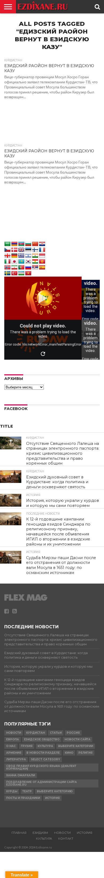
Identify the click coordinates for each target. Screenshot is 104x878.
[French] (42, 250)
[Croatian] (42, 244)
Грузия (27, 746)
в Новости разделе (43, 752)
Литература (16, 759)
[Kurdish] (35, 261)
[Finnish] (35, 250)
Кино (69, 752)
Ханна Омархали (20, 775)
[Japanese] (14, 261)
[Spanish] (42, 267)
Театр (27, 791)
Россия (73, 733)
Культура (45, 746)
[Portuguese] (21, 267)
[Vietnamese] (28, 273)
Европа (12, 739)
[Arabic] (7, 244)
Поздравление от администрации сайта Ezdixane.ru (41, 783)
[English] (21, 250)
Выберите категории (75, 746)
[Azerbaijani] (21, 244)
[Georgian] (7, 256)
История (52, 798)
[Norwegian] (7, 267)
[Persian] (14, 267)
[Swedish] (7, 273)
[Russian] (28, 267)
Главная (18, 833)
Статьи (56, 733)
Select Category (45, 759)
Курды (11, 791)
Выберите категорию (55, 791)
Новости (13, 733)
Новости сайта (77, 739)
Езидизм (40, 833)
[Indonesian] (42, 256)
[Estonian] (28, 250)
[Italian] (7, 261)
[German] (14, 256)
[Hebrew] (28, 256)
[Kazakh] (21, 261)
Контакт (65, 838)
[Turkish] (14, 273)
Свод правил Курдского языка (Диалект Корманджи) (41, 767)
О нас (11, 746)
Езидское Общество (41, 739)
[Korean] (28, 261)
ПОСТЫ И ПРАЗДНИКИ (23, 798)
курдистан (35, 733)
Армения (13, 752)
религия (85, 752)
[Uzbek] (21, 273)
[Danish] (14, 250)
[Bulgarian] (28, 244)
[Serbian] (35, 267)
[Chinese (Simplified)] (35, 244)
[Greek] (21, 256)
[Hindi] (35, 256)
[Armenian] (14, 244)
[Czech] (7, 250)
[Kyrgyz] (42, 261)
